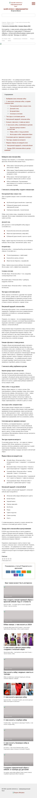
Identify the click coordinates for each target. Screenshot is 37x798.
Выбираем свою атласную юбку (16, 98)
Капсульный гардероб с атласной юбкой (19, 145)
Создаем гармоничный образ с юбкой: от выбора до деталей (16, 769)
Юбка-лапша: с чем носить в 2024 (18, 625)
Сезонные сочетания (16, 113)
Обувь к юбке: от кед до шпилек (19, 132)
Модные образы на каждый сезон (17, 143)
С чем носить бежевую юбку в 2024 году (16, 744)
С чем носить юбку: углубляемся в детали (19, 125)
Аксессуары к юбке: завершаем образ (21, 134)
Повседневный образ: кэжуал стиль (20, 106)
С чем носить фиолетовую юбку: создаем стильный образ (17, 648)
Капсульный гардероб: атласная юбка (18, 119)
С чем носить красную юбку (15, 697)
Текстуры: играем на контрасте (16, 140)
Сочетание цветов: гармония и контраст (18, 137)
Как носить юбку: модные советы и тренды (18, 673)
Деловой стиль (14, 108)
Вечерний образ (14, 111)
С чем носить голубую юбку (15, 720)
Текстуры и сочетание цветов (15, 116)
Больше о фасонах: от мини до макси (18, 122)
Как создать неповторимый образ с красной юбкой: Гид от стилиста (18, 601)
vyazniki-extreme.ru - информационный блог (16, 9)
